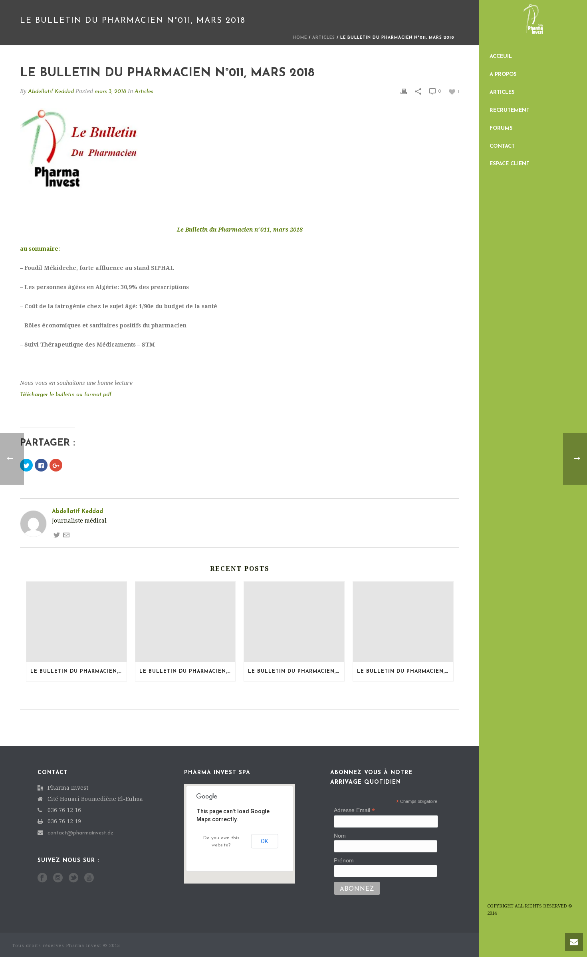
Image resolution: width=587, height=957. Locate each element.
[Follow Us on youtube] (89, 878)
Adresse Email (354, 810)
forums (501, 128)
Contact (502, 146)
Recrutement (509, 110)
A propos (503, 74)
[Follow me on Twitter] (57, 535)
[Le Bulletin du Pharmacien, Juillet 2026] (76, 622)
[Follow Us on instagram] (58, 878)
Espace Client (509, 163)
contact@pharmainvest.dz (80, 833)
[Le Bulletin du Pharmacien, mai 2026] (403, 622)
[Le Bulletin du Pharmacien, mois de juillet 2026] (185, 622)
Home (300, 38)
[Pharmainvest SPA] (533, 24)
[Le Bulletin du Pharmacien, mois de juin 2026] (294, 622)
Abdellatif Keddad (51, 92)
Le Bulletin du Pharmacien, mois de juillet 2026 (187, 671)
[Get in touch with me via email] (66, 535)
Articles (502, 92)
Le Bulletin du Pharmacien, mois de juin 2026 (296, 671)
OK (264, 841)
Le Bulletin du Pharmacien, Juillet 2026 (78, 671)
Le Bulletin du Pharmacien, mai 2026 (405, 671)
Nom (340, 835)
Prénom (344, 860)
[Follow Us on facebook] (42, 878)
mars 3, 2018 (110, 92)
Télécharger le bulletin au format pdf (65, 395)
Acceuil (501, 56)
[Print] (404, 91)
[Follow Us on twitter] (73, 878)
